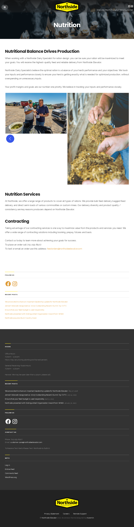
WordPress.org (11, 477)
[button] (36, 113)
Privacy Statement (51, 514)
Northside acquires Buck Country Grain (21, 318)
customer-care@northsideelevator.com (26, 442)
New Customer (126, 10)
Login (114, 10)
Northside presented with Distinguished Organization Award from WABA (34, 314)
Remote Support (79, 514)
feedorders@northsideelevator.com (64, 248)
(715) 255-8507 (103, 10)
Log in (7, 465)
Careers (66, 514)
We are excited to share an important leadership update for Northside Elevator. (36, 302)
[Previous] (10, 139)
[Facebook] (8, 284)
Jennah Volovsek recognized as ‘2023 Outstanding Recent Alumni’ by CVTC (36, 306)
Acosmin (90, 518)
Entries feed (10, 469)
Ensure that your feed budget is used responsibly (24, 310)
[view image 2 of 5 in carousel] (63, 179)
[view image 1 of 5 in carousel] (60, 179)
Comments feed (11, 473)
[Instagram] (15, 284)
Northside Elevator (49, 518)
